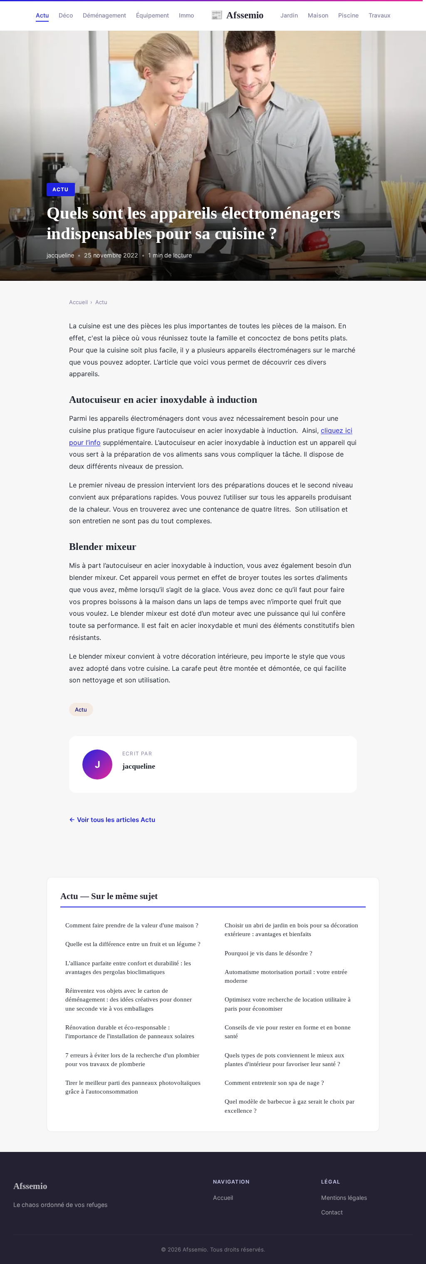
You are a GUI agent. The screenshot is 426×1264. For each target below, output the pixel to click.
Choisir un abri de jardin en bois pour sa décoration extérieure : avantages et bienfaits (291, 929)
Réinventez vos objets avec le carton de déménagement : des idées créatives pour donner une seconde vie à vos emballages (128, 999)
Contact (332, 1212)
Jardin (289, 15)
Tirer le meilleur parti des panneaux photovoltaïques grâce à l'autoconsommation (133, 1087)
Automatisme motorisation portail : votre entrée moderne (286, 976)
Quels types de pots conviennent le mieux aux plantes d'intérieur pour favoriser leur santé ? (284, 1059)
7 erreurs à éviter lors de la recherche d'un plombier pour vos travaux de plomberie (132, 1059)
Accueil (78, 302)
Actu (42, 15)
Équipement (152, 15)
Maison (318, 15)
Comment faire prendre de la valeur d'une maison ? (131, 925)
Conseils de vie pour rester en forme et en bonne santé (288, 1031)
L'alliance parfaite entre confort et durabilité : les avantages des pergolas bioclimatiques (128, 967)
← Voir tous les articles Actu (112, 820)
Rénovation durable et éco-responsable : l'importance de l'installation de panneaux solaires (129, 1031)
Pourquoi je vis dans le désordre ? (268, 953)
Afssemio (237, 15)
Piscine (348, 15)
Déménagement (104, 15)
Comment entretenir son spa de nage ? (274, 1082)
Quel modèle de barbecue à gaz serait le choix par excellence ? (289, 1106)
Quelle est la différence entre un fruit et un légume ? (133, 943)
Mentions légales (344, 1197)
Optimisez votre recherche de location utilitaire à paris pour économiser (288, 1004)
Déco (66, 15)
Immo (186, 15)
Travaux (380, 15)
